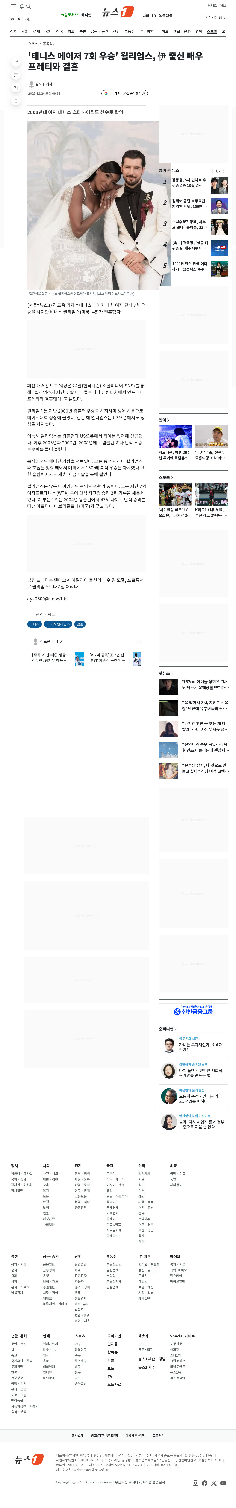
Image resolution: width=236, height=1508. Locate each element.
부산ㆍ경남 (145, 1230)
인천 (141, 1191)
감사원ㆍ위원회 (21, 1185)
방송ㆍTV (49, 1350)
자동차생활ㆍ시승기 (24, 1406)
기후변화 (112, 1213)
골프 (78, 1378)
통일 (173, 1179)
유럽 (109, 1191)
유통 (78, 1293)
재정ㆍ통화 (82, 1179)
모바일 (142, 1276)
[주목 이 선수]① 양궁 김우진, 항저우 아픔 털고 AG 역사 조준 (49, 658)
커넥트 (212, 6)
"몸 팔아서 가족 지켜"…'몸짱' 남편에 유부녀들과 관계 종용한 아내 (205, 708)
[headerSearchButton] (28, 6)
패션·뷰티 (81, 1304)
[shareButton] (16, 62)
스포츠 (33, 44)
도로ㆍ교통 (18, 1395)
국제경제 (112, 1208)
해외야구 (81, 1350)
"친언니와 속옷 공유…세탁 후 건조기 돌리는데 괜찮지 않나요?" (206, 750)
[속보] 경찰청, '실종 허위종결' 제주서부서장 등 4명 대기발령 (190, 248)
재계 (78, 1270)
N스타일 (48, 1378)
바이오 (175, 1256)
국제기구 (112, 1219)
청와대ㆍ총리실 (21, 1174)
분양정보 (112, 1276)
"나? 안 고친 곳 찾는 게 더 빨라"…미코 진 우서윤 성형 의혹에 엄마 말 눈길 (205, 729)
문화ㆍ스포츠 (20, 1287)
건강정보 (17, 1378)
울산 (141, 1236)
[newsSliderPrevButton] (212, 171)
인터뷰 (47, 1372)
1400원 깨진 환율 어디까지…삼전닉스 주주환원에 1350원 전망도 (190, 269)
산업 (78, 1256)
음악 (46, 1361)
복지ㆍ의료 (177, 1264)
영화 (46, 1355)
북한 (14, 1256)
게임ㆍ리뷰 (145, 1293)
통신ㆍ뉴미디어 (148, 1270)
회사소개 (78, 1436)
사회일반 (49, 1225)
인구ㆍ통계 (82, 1191)
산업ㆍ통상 (82, 1185)
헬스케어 (176, 1276)
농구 (78, 1372)
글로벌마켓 (145, 1350)
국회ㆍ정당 (18, 1179)
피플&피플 (113, 1225)
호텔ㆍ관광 (82, 1316)
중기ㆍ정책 (82, 1287)
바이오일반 (177, 1282)
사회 (46, 1165)
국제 (109, 1165)
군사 (14, 1270)
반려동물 (17, 1401)
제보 (223, 6)
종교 (14, 1355)
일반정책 (112, 1270)
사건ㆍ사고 (50, 1174)
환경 (46, 1202)
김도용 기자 (43, 84)
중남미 (110, 1202)
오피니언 (166, 1029)
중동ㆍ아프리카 (117, 1196)
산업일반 (81, 1264)
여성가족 (49, 1219)
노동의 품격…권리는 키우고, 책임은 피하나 (200, 1099)
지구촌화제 (113, 1230)
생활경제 (81, 1299)
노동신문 (166, 15)
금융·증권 (51, 1256)
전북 (141, 1213)
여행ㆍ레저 (18, 1384)
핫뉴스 (164, 673)
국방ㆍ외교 (177, 1174)
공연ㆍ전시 (18, 1344)
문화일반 (17, 1367)
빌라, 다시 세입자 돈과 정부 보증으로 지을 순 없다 (201, 1125)
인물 (46, 1213)
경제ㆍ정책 (82, 1174)
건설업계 (112, 1287)
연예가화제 (50, 1344)
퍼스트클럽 (177, 1378)
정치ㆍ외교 (18, 1264)
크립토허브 (69, 15)
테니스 (34, 624)
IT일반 (143, 1282)
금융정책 (49, 1270)
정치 (14, 1165)
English (149, 15)
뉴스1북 (175, 1372)
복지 (46, 1191)
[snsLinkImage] (195, 1482)
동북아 (110, 1174)
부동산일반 (113, 1264)
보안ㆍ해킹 (145, 1287)
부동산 (111, 1256)
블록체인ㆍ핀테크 (55, 1304)
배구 (78, 1367)
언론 (14, 1372)
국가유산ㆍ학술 (21, 1361)
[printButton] (16, 100)
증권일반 (49, 1287)
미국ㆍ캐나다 (115, 1179)
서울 (141, 1179)
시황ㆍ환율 (50, 1293)
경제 (78, 1165)
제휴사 (143, 1336)
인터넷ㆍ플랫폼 (148, 1264)
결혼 (80, 624)
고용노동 (81, 1196)
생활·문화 (19, 1336)
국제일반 (112, 1236)
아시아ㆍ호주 (115, 1185)
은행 (46, 1276)
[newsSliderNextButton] (224, 171)
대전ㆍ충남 (145, 1208)
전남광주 (144, 1219)
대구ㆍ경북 (145, 1225)
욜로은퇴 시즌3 (189, 1039)
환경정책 (81, 1208)
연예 (162, 420)
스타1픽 (175, 1355)
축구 (78, 1355)
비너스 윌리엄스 (58, 624)
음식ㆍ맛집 (18, 1412)
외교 (173, 1165)
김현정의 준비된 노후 (193, 1064)
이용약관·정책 (135, 1436)
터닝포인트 (177, 1367)
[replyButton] (16, 75)
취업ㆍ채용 (82, 1321)
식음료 (79, 1310)
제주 (141, 1242)
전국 (141, 1165)
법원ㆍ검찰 (50, 1179)
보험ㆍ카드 (50, 1282)
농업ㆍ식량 (82, 1202)
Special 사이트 (182, 1336)
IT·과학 (144, 1256)
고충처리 (159, 1436)
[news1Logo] (29, 1459)
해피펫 (86, 15)
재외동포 (176, 1185)
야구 (78, 1344)
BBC (141, 1344)
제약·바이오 (178, 1270)
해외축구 (81, 1361)
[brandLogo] (118, 11)
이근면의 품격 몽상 (191, 1090)
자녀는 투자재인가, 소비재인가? (201, 1047)
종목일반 (81, 1384)
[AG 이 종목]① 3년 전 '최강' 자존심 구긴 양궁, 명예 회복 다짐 (108, 658)
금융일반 (49, 1264)
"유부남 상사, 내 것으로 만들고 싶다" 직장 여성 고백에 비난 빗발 (205, 771)
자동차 (79, 1282)
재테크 (47, 1299)
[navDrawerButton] (13, 6)
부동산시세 (113, 1282)
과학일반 (144, 1299)
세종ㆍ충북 (145, 1202)
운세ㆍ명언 (18, 1389)
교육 (46, 1185)
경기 (141, 1185)
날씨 (46, 1208)
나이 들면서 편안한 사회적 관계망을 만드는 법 (200, 1073)
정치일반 (17, 1191)
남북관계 (17, 1293)
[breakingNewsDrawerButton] (21, 6)
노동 (46, 1196)
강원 (141, 1196)
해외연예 (49, 1367)
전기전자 (81, 1276)
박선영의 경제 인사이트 (194, 1116)
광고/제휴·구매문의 (104, 1436)
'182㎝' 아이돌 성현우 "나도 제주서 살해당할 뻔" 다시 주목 (205, 688)
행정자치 (144, 1174)
